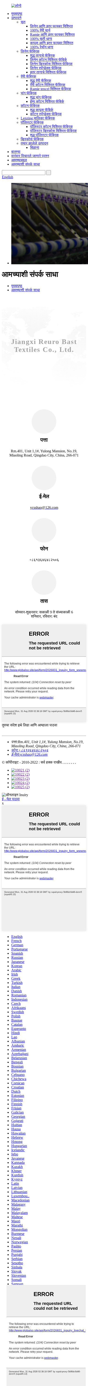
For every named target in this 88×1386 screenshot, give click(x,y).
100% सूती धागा (41, 39)
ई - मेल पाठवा (11, 799)
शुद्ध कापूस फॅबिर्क (41, 110)
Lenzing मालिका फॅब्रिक (38, 118)
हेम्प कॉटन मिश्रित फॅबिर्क (47, 101)
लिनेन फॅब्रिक (30, 51)
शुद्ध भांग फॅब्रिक (41, 97)
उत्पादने (16, 18)
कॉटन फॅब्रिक (30, 106)
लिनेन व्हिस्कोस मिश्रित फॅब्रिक (51, 64)
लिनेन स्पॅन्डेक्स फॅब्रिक (45, 68)
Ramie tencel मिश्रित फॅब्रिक (50, 89)
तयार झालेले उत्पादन (34, 143)
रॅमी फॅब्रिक (28, 76)
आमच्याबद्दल (19, 160)
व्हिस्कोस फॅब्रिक (32, 139)
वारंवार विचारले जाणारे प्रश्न (30, 156)
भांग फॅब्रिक (29, 93)
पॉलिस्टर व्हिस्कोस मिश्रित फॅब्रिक (53, 131)
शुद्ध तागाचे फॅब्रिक (42, 55)
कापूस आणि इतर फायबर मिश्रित (51, 43)
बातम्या (15, 152)
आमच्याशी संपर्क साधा (25, 164)
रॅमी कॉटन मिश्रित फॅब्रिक (47, 85)
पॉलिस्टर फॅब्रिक (32, 122)
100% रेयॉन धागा (41, 47)
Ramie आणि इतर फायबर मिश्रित (52, 34)
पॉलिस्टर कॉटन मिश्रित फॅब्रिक (51, 127)
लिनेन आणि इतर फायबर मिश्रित (51, 26)
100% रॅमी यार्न (40, 30)
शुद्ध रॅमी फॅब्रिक (40, 81)
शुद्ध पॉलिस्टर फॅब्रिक (44, 135)
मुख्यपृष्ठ (16, 14)
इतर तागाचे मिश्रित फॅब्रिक (48, 72)
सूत (23, 22)
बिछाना (34, 147)
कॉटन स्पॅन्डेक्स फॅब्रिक (46, 114)
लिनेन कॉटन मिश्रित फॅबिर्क (48, 60)
